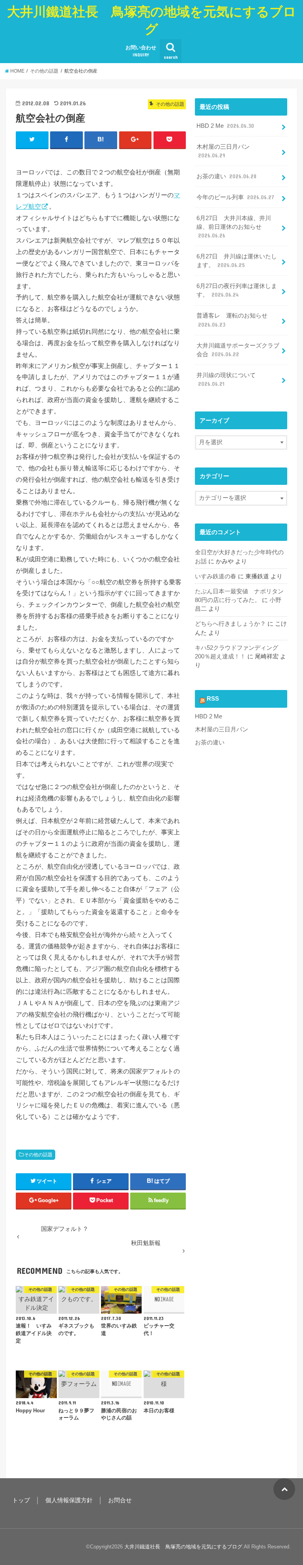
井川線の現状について (226, 379)
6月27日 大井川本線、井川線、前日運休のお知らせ (233, 227)
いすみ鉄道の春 (215, 576)
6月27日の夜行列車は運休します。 (236, 290)
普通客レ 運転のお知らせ (231, 319)
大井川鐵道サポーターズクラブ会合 (237, 349)
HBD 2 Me (225, 126)
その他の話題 (38, 1154)
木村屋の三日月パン (223, 151)
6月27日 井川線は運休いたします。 (236, 260)
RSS (213, 699)
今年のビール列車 (235, 197)
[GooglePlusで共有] (135, 139)
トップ (21, 1500)
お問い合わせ (140, 51)
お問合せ (120, 1500)
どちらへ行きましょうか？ (230, 624)
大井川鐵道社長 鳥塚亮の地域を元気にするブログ (151, 20)
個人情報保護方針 (69, 1500)
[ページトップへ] (284, 1489)
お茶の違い (226, 176)
